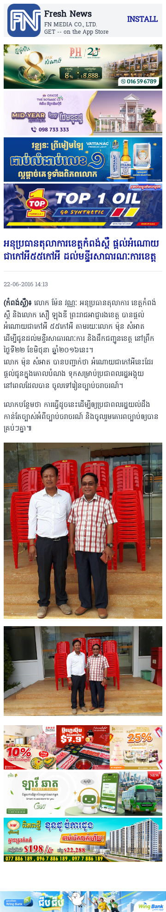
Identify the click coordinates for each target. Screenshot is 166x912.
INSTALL (142, 19)
